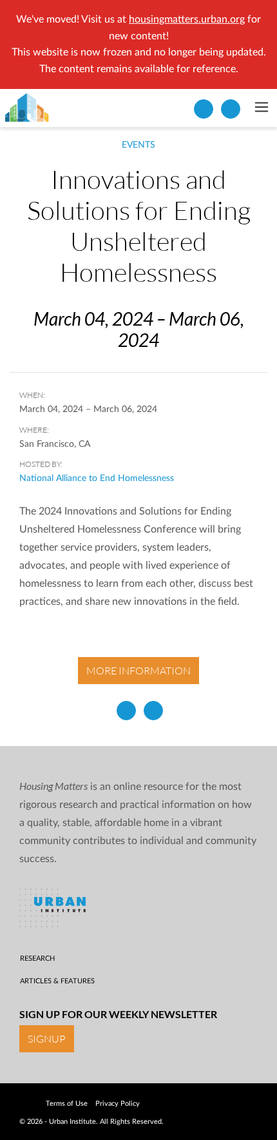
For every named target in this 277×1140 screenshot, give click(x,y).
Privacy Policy (117, 1103)
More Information (138, 670)
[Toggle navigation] (261, 108)
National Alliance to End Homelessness (96, 478)
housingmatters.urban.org (187, 19)
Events (138, 145)
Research (37, 958)
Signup (47, 1038)
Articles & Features (57, 981)
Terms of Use (67, 1103)
